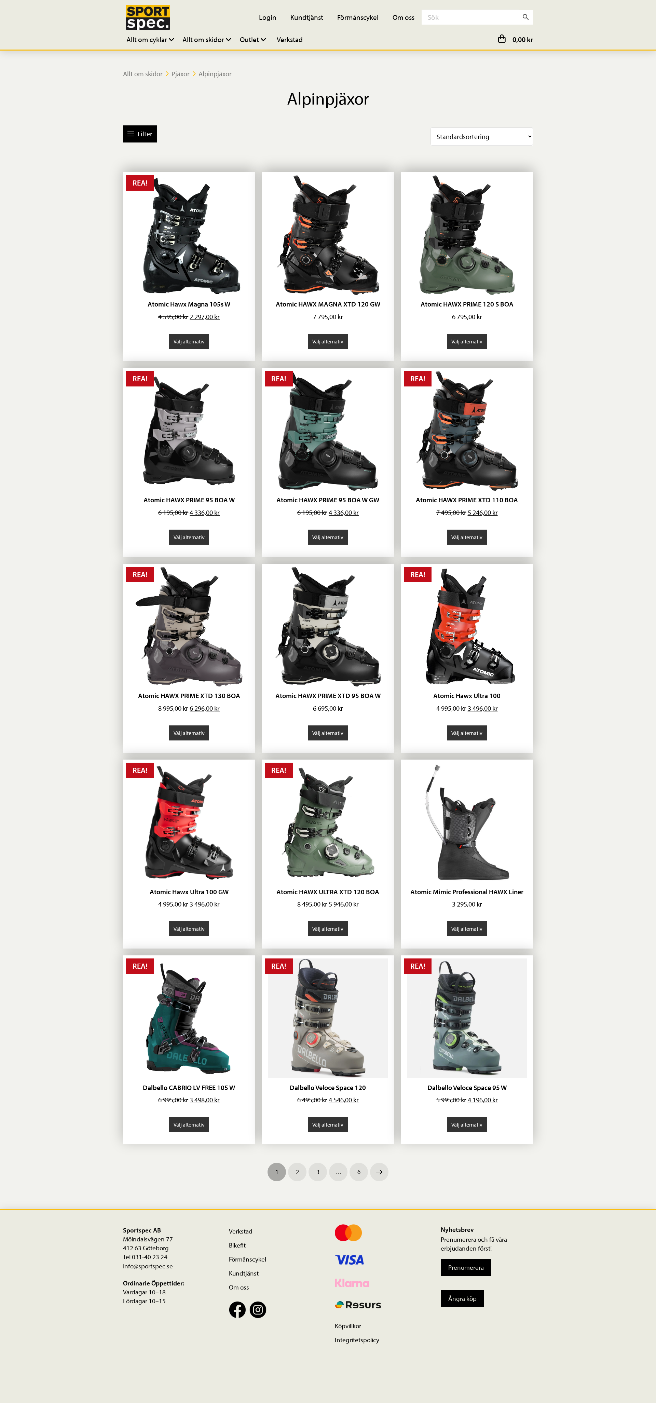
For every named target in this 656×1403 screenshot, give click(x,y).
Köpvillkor (348, 1326)
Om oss (239, 1287)
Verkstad (240, 1231)
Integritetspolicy (357, 1340)
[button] (151, 39)
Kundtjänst (244, 1273)
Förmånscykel (247, 1259)
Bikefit (237, 1245)
